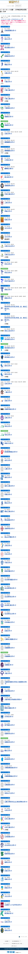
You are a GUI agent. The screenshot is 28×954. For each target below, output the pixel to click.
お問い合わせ (14, 945)
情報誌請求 (18, 5)
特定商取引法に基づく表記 (17, 943)
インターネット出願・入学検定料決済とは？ (11, 19)
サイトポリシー (6, 943)
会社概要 (6, 941)
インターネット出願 (10, 5)
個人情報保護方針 (15, 941)
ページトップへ (24, 936)
